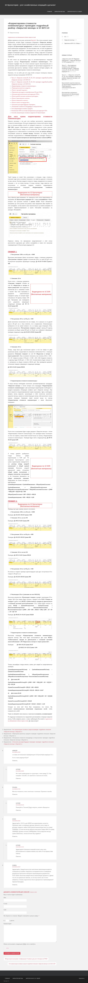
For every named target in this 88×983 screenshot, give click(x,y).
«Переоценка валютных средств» (20, 88)
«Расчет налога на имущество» (20, 102)
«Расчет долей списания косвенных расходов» (24, 96)
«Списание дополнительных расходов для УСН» (25, 94)
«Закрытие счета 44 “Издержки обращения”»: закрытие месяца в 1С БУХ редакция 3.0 (71, 60)
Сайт (5, 909)
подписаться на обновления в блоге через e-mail (22, 37)
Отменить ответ (33, 892)
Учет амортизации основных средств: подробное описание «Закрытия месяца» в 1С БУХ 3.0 (32, 963)
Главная (49, 11)
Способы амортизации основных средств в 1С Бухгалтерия (28, 112)
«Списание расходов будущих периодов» (23, 104)
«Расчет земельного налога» (19, 100)
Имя (5, 897)
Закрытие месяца (59, 11)
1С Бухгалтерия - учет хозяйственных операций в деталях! (30, 5)
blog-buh (33, 40)
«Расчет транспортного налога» (20, 98)
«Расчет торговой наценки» (19, 90)
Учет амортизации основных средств (21, 108)
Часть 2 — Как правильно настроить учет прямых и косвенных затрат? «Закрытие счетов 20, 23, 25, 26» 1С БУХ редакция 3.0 (70, 68)
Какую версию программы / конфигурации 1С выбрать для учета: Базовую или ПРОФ (26, 959)
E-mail (5, 903)
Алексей (26, 892)
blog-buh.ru (81, 978)
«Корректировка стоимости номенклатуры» (23, 86)
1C (65, 36)
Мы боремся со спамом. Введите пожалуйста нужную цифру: (21, 915)
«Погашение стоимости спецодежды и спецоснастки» (26, 106)
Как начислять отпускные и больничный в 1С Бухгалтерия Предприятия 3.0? (70, 94)
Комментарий (7, 923)
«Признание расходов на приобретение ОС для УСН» (26, 92)
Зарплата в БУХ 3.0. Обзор (74, 11)
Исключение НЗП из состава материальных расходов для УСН (29, 110)
